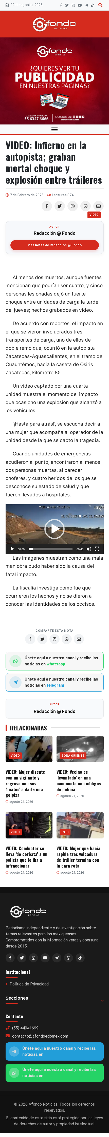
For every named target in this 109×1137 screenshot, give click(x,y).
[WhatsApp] (85, 206)
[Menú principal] (54, 129)
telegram (55, 685)
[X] (67, 5)
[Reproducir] (12, 549)
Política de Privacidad (29, 984)
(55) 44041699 (25, 1028)
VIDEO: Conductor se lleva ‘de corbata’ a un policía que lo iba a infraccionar (26, 857)
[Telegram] (86, 5)
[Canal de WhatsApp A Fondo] (54, 80)
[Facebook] (61, 5)
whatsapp (56, 664)
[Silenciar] (89, 549)
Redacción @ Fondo (55, 233)
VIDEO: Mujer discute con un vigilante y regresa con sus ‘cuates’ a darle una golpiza (25, 783)
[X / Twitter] (21, 957)
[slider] (50, 549)
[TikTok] (92, 5)
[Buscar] (100, 5)
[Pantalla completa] (97, 549)
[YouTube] (80, 5)
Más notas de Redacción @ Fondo (54, 245)
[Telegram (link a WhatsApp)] (56, 957)
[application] (55, 529)
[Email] (98, 206)
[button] (54, 529)
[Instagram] (73, 5)
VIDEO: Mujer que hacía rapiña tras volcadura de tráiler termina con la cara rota (78, 857)
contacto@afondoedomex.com (40, 1036)
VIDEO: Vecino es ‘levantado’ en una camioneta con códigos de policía (79, 780)
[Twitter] (60, 206)
